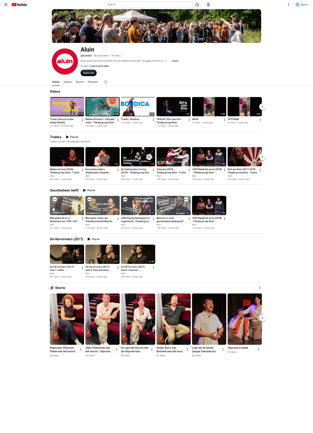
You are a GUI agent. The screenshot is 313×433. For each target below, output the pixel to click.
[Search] (197, 4)
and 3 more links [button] (100, 66)
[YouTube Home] (19, 4)
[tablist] (156, 82)
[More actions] (82, 120)
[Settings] (288, 5)
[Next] (262, 106)
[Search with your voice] (208, 4)
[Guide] (6, 5)
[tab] (56, 82)
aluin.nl (86, 66)
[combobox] (149, 5)
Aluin (52, 176)
